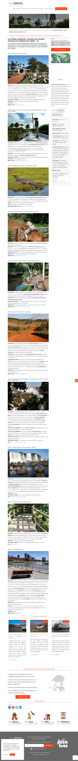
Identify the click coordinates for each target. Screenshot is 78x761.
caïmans (19, 489)
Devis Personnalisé (60, 49)
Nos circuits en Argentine (25, 30)
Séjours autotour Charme (39, 21)
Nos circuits (38, 752)
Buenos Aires (28, 538)
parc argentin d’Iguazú (39, 411)
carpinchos (22, 151)
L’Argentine (16, 8)
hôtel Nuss (15, 103)
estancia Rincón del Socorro (22, 160)
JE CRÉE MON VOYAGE (23, 696)
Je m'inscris (48, 745)
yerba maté (17, 146)
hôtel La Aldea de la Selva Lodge (18, 442)
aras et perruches (12, 491)
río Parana (39, 248)
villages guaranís (22, 366)
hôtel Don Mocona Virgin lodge (23, 306)
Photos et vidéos (37, 8)
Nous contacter (45, 752)
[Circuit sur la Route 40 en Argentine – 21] (39, 626)
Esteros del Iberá (32, 148)
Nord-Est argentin (32, 88)
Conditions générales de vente (40, 754)
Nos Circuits (26, 8)
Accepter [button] (12, 754)
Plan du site (32, 752)
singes (27, 489)
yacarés (20, 201)
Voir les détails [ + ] (13, 659)
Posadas (22, 88)
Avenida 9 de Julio (17, 586)
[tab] (53, 110)
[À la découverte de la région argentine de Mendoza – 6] (17, 626)
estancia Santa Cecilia (21, 255)
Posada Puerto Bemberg (21, 373)
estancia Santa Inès (20, 104)
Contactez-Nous (61, 8)
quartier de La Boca (27, 591)
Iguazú (56, 121)
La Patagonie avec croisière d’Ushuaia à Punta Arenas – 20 (60, 636)
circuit (18, 90)
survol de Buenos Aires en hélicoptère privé (22, 606)
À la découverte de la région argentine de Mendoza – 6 (17, 636)
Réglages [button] (6, 754)
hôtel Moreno (14, 544)
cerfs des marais (29, 201)
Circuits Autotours (36, 30)
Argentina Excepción (13, 30)
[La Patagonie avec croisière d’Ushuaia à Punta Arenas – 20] (60, 626)
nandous (16, 151)
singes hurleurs (18, 144)
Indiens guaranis (40, 296)
